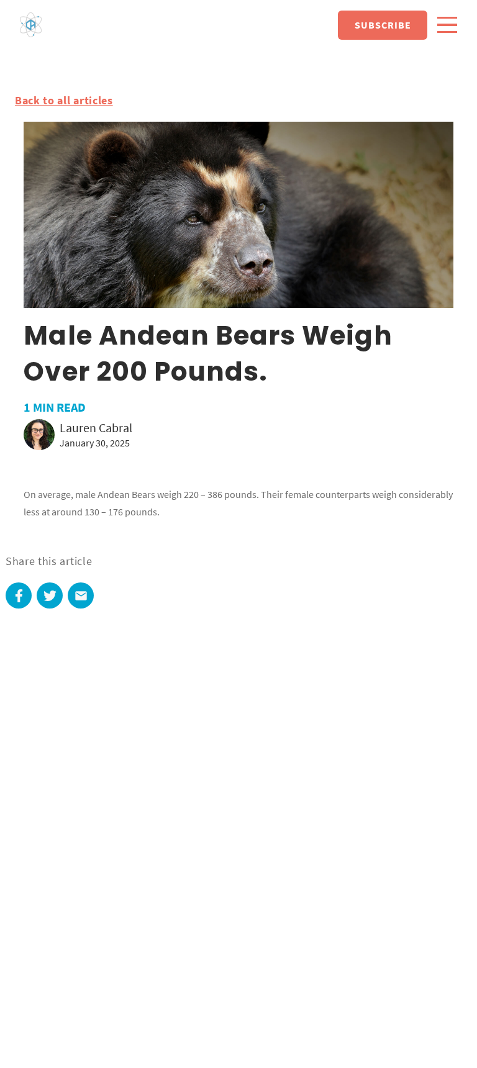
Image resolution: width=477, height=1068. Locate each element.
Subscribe (383, 25)
